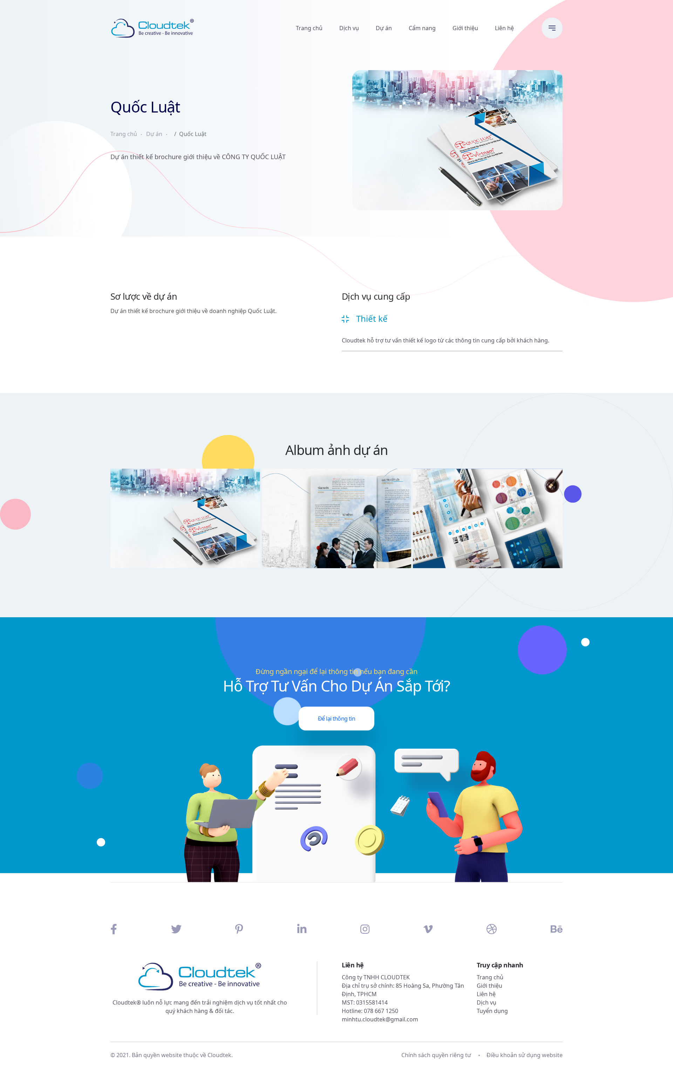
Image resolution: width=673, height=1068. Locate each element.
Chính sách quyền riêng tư (436, 1055)
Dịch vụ (349, 28)
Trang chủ (309, 28)
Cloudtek (219, 1055)
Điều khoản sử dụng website (525, 1055)
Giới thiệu (465, 28)
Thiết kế (372, 318)
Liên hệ (504, 28)
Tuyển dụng (492, 1011)
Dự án (384, 28)
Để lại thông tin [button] (336, 718)
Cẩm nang (422, 28)
